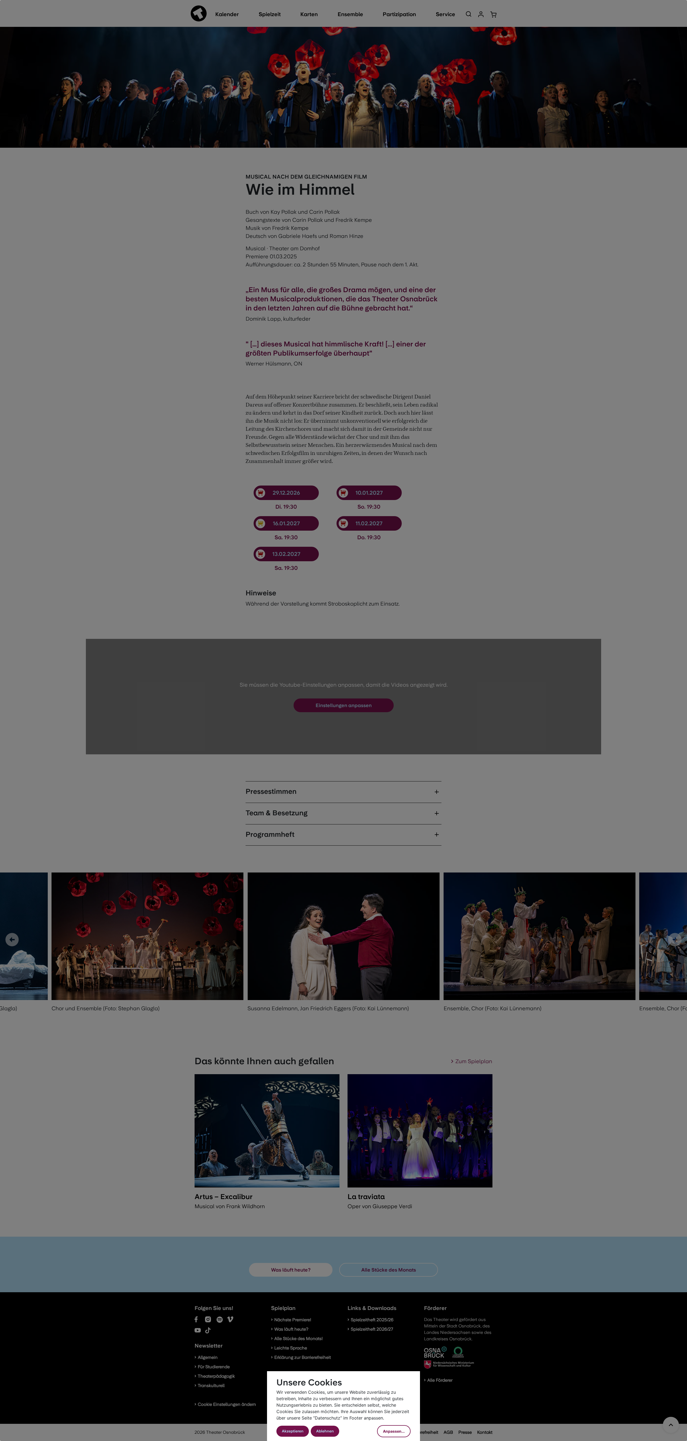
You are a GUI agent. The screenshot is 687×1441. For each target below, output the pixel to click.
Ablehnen (325, 1431)
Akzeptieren (293, 1431)
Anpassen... (394, 1431)
